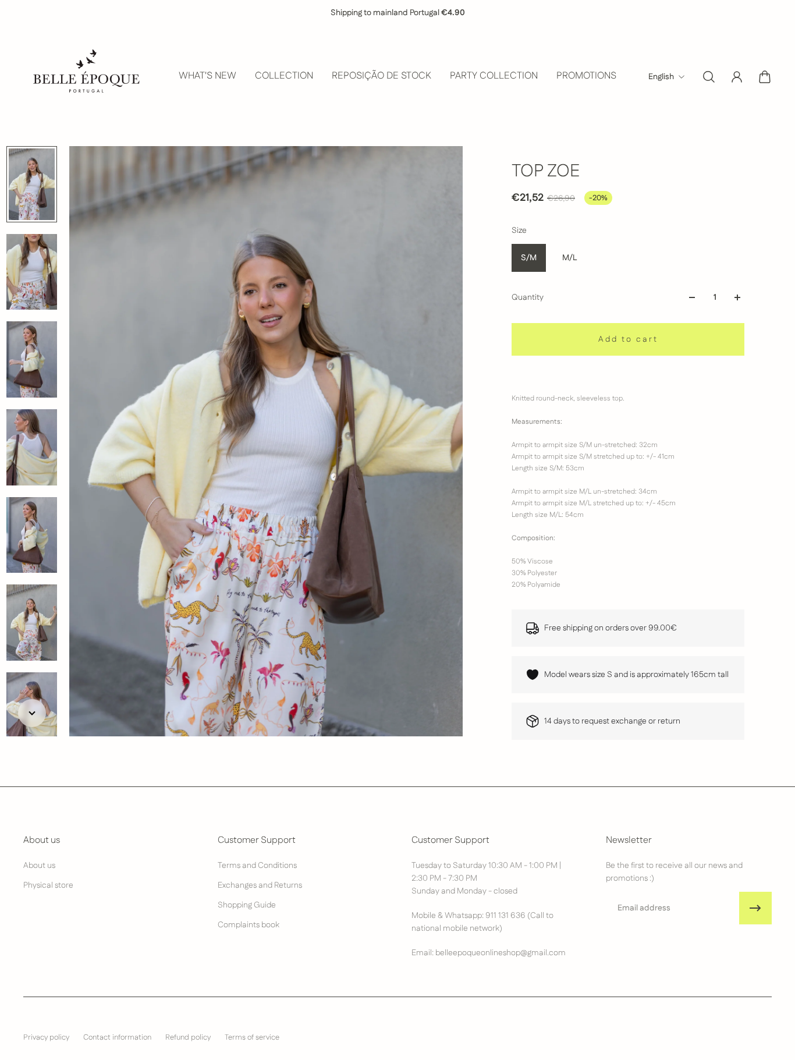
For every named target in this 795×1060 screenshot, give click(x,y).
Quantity (528, 297)
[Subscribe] (755, 908)
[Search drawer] (709, 77)
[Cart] (765, 77)
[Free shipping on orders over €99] (395, 12)
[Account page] (737, 77)
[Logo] (85, 76)
